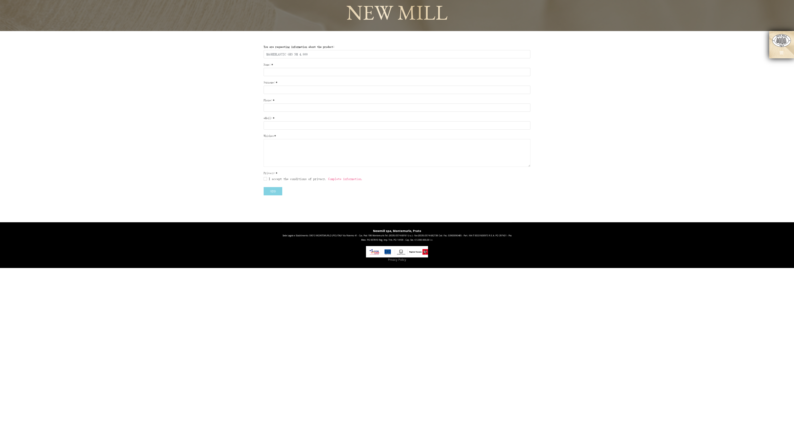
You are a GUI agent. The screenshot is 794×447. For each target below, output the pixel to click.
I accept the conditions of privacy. (315, 178)
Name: (268, 64)
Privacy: (270, 173)
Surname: (270, 82)
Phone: (269, 100)
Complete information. (345, 178)
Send (273, 191)
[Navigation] (781, 54)
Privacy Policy (397, 260)
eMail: (269, 118)
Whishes (270, 135)
